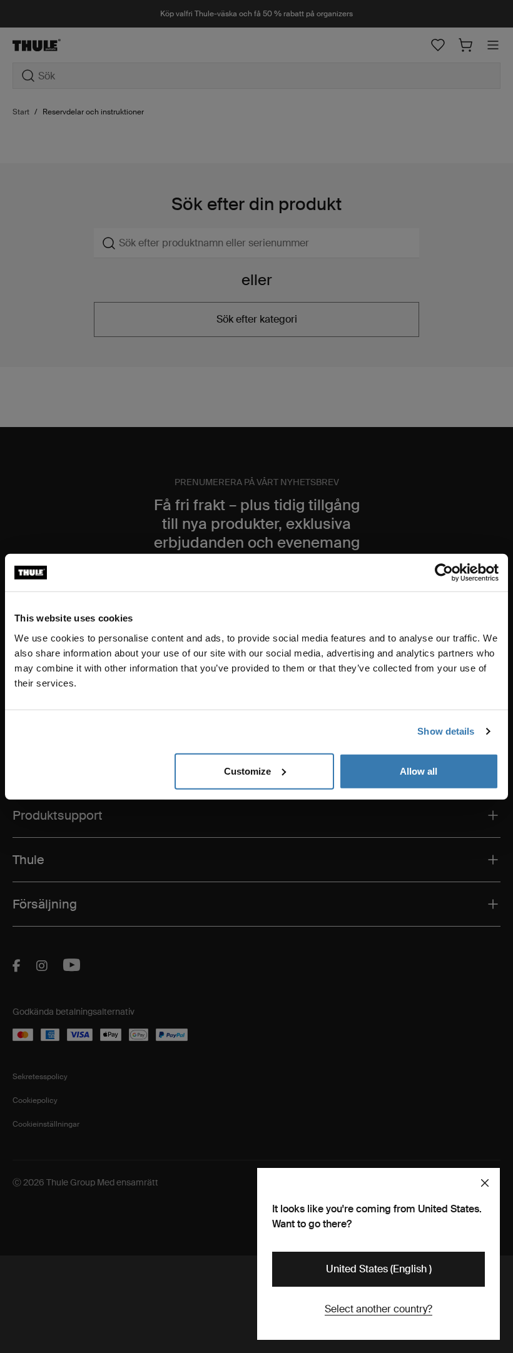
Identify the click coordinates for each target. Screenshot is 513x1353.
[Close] (484, 1182)
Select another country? (378, 1308)
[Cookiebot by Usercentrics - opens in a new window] (444, 572)
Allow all (418, 770)
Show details (445, 731)
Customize (247, 770)
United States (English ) (379, 1268)
